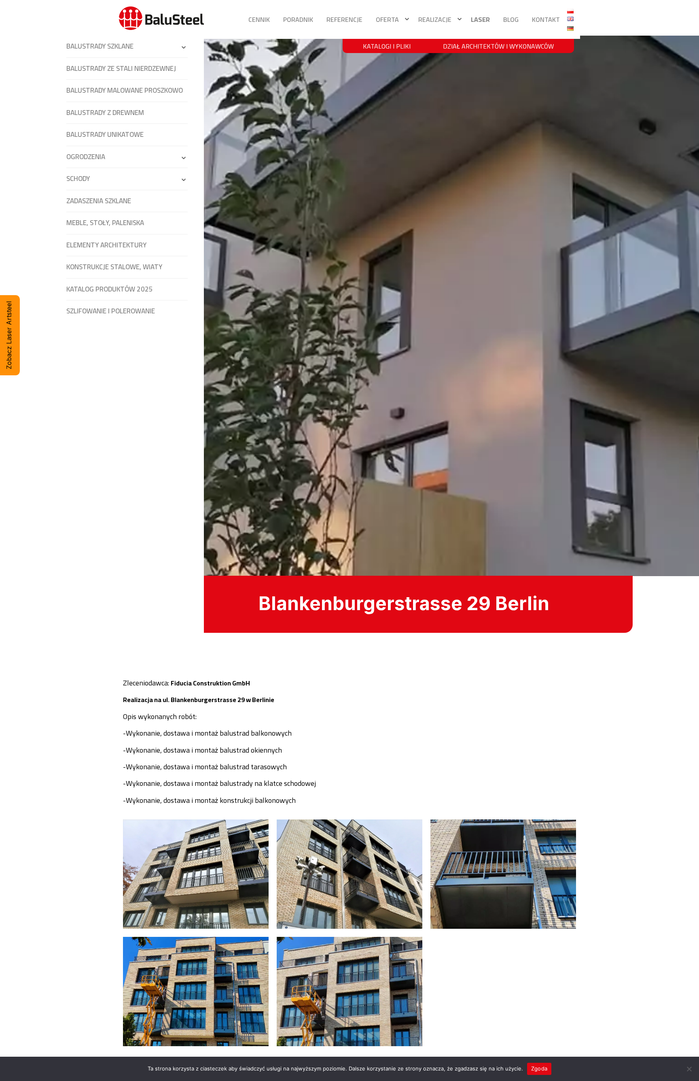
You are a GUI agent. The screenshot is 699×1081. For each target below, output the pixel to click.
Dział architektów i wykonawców (498, 46)
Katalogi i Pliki (387, 46)
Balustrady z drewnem (105, 112)
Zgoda (539, 1068)
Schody (78, 178)
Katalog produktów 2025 (109, 289)
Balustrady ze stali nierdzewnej (121, 68)
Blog (511, 19)
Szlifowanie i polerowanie (110, 310)
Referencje (344, 19)
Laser (480, 19)
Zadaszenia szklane (98, 200)
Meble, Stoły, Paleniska (105, 222)
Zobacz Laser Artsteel (9, 335)
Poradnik (298, 19)
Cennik (259, 19)
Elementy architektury (106, 244)
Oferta (387, 19)
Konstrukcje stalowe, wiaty (114, 266)
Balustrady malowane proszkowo (124, 90)
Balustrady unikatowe (105, 134)
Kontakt (546, 19)
